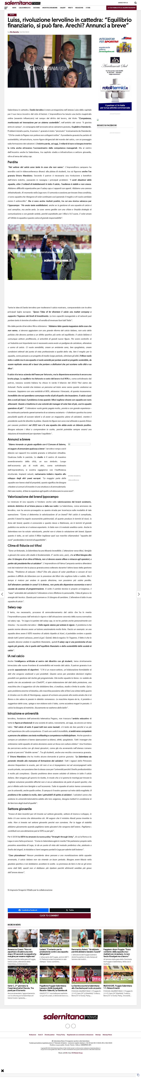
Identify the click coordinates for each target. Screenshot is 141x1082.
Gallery (62, 7)
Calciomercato (25, 7)
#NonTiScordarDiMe (49, 7)
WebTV (70, 7)
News (14, 7)
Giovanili (36, 7)
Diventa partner (50, 1034)
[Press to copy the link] (138, 1076)
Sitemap (98, 1034)
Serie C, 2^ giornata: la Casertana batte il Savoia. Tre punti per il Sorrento (21, 988)
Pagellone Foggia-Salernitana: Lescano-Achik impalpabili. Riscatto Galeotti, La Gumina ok (53, 988)
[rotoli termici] (115, 110)
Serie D (40, 1034)
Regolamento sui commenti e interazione (80, 1034)
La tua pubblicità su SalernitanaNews (121, 7)
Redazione (79, 7)
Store (88, 7)
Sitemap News (107, 1034)
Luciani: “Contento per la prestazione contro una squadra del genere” (54, 951)
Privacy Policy (61, 1034)
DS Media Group (77, 1053)
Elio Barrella (14, 32)
